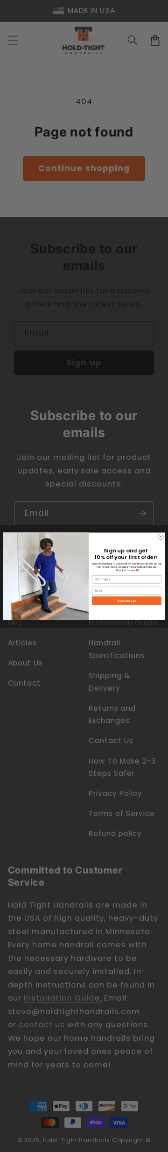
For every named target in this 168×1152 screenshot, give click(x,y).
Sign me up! (127, 600)
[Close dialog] (160, 536)
